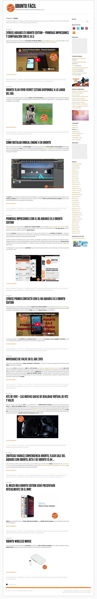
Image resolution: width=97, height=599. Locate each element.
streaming (8, 388)
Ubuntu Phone (41, 290)
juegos (51, 445)
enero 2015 (75, 186)
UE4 (46, 210)
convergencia (15, 477)
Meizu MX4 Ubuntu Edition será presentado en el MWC (51, 465)
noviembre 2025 (76, 163)
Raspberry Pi (75, 131)
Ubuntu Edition (47, 81)
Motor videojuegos (64, 384)
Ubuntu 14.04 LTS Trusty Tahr (85, 590)
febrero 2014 (75, 208)
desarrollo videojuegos (19, 210)
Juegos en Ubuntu (87, 592)
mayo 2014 (74, 202)
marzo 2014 (75, 206)
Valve (12, 388)
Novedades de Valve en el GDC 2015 (24, 359)
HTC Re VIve (46, 445)
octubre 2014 (75, 192)
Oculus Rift (16, 386)
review (23, 350)
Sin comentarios (20, 445)
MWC (7, 386)
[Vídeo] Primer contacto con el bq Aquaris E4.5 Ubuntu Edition (35, 301)
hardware (48, 577)
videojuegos (25, 447)
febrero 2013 (75, 233)
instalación (29, 210)
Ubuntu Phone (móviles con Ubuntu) (70, 592)
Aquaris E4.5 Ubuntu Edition (49, 42)
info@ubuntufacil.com (22, 590)
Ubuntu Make (24, 133)
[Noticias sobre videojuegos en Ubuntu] (80, 86)
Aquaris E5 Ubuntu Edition (11, 81)
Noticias (27, 79)
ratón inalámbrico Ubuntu (61, 577)
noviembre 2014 (76, 190)
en (75, 91)
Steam (36, 386)
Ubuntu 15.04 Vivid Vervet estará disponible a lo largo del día (35, 92)
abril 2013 (74, 229)
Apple (39, 577)
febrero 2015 (75, 184)
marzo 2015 (75, 182)
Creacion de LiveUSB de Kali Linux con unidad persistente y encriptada (80, 69)
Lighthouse (50, 384)
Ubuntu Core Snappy (16, 133)
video (52, 81)
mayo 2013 (74, 227)
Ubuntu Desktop (33, 132)
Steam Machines (37, 409)
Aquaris (51, 79)
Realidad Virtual (9, 447)
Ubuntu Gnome (43, 477)
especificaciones (9, 290)
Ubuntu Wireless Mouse (18, 541)
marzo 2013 (75, 231)
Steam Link (59, 386)
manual (33, 210)
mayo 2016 (74, 172)
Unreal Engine (50, 210)
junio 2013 (74, 225)
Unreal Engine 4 (57, 210)
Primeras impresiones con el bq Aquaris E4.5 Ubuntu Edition (34, 221)
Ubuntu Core (9, 133)
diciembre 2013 (76, 212)
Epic (25, 210)
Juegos (28, 208)
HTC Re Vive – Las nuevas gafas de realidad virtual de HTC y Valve (37, 398)
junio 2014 (74, 200)
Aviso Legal (30, 590)
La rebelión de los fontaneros (79, 62)
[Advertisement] (79, 45)
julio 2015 (74, 176)
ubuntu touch (47, 290)
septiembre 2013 (76, 218)
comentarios (20, 132)
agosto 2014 (75, 196)
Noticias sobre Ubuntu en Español (71, 590)
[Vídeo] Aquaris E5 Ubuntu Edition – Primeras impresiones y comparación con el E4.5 (37, 35)
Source (29, 386)
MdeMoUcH (13, 79)
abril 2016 (74, 174)
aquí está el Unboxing (63, 306)
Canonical (43, 577)
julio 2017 (74, 170)
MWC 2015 (11, 386)
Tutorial (43, 210)
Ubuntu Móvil (39, 79)
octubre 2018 (75, 168)
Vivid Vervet (29, 133)
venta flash (55, 477)
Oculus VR (21, 386)
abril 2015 (74, 180)
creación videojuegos (51, 208)
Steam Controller (41, 386)
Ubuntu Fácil (25, 6)
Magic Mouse (53, 577)
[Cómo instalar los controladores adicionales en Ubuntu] (80, 120)
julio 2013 (74, 223)
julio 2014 (74, 198)
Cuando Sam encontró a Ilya (79, 58)
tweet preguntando (49, 148)
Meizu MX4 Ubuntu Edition (28, 477)
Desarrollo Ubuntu (10, 210)
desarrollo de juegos (61, 208)
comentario (20, 79)
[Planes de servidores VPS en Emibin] (80, 246)
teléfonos (27, 350)
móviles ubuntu (22, 81)
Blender (74, 125)
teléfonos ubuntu (39, 81)
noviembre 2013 (76, 214)
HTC (43, 445)
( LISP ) (73, 65)
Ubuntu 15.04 (65, 132)
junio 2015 (74, 178)
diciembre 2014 (76, 188)
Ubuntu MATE (50, 477)
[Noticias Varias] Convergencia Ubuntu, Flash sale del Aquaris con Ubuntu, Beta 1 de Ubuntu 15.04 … (35, 458)
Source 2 (33, 386)
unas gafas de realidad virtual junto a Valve (48, 368)
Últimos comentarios (78, 89)
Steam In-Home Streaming (51, 386)
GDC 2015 (46, 384)
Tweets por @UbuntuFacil (78, 238)
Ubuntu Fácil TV (33, 79)
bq (18, 81)
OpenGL (25, 386)
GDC (42, 384)
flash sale (20, 477)
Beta (11, 477)
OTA (61, 132)
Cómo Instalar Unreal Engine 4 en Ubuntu (28, 142)
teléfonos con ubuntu (30, 81)
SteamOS (64, 386)
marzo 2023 (75, 166)
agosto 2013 (75, 221)
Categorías (75, 123)
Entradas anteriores (12, 584)
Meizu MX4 (61, 531)
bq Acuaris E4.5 (64, 288)
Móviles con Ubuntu (10, 350)
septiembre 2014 (76, 194)
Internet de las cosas (55, 132)
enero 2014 (75, 210)
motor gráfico (38, 210)
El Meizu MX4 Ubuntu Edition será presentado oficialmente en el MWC (30, 487)
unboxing (53, 40)
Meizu (57, 531)
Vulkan (14, 388)
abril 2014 (74, 204)
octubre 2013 (75, 216)
